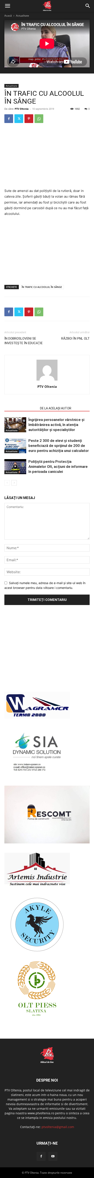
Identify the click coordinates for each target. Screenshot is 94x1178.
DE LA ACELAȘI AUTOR (55, 408)
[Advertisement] (47, 156)
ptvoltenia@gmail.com (58, 1127)
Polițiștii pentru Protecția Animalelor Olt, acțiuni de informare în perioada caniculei (58, 466)
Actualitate (22, 15)
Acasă (8, 15)
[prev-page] (7, 483)
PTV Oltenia (22, 108)
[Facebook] (8, 118)
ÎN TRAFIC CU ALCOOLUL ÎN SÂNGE (42, 287)
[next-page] (14, 483)
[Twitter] (18, 118)
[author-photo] (47, 380)
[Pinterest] (28, 118)
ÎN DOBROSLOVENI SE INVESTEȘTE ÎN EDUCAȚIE (23, 341)
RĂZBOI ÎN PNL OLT (75, 338)
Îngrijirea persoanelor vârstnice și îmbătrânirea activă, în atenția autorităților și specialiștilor (56, 424)
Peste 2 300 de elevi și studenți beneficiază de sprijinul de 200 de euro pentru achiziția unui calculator (58, 445)
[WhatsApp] (39, 118)
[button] (7, 6)
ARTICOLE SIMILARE (21, 408)
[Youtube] (53, 1156)
